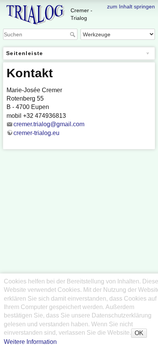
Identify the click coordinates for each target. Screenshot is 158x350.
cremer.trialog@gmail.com (48, 124)
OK (139, 333)
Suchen (73, 34)
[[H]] (79, 5)
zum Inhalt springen (131, 6)
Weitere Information (30, 342)
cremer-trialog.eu (36, 133)
